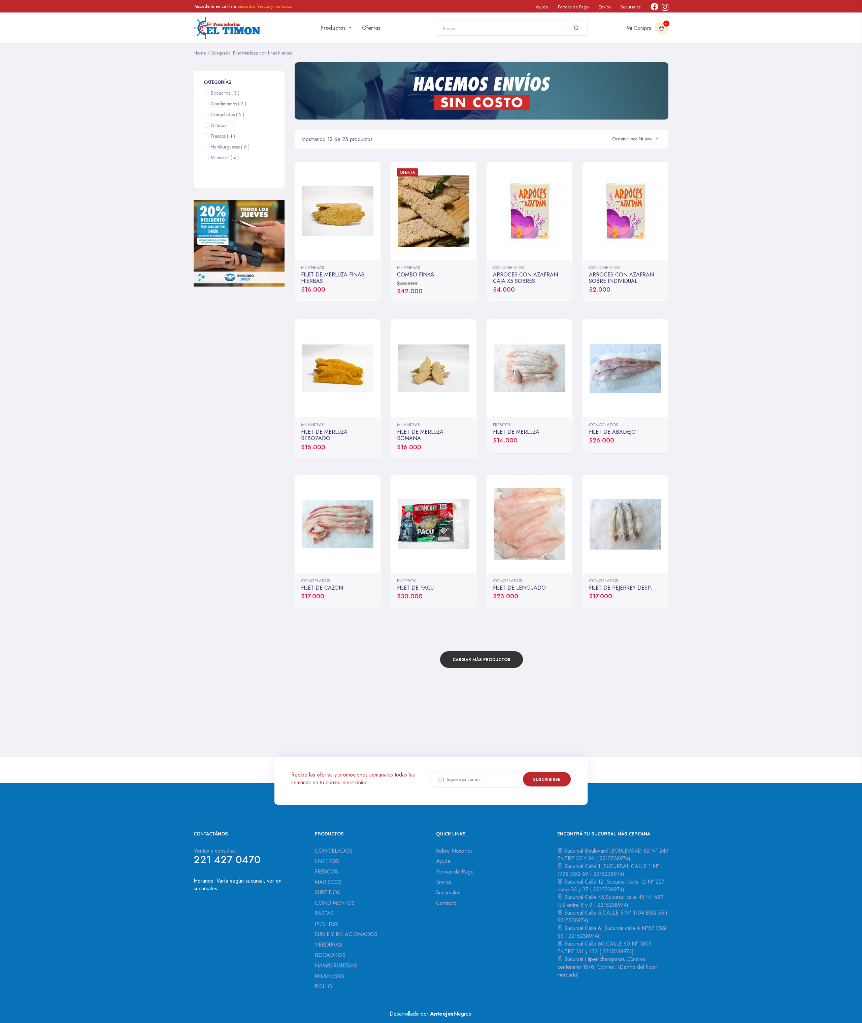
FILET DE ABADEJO (612, 432)
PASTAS (324, 913)
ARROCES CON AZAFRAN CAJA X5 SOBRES (525, 278)
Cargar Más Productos (481, 659)
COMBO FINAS (415, 274)
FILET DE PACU (415, 588)
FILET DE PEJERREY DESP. (620, 588)
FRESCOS (502, 425)
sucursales (205, 888)
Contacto (446, 903)
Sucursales (630, 7)
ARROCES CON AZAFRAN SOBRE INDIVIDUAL (621, 278)
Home (200, 53)
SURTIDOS (327, 892)
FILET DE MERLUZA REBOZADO (324, 435)
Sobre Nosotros (454, 851)
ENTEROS (406, 581)
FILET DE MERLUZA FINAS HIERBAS (332, 278)
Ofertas (371, 28)
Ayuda (542, 7)
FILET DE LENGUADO (519, 588)
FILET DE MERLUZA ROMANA (420, 435)
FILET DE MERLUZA (516, 432)
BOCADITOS (330, 955)
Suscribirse (547, 779)
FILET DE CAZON (322, 588)
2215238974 (613, 858)
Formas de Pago (573, 7)
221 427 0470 (227, 859)
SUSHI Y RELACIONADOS (346, 934)
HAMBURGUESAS (336, 965)
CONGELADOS (603, 425)
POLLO (323, 986)
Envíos (604, 7)
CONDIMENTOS (508, 267)
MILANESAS (312, 267)
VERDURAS (328, 945)
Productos (333, 28)
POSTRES (326, 924)
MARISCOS (328, 882)
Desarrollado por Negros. (431, 1014)
